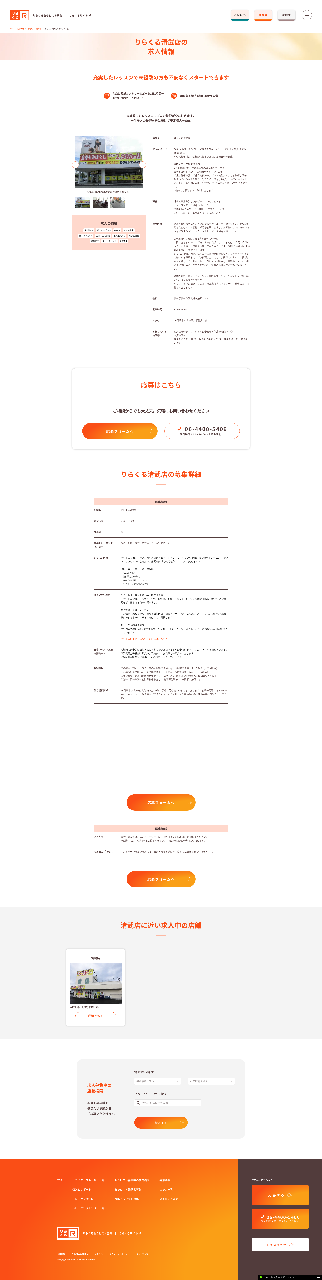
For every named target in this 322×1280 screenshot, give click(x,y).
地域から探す (144, 1072)
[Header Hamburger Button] (307, 15)
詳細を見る (95, 1016)
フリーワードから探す (150, 1094)
